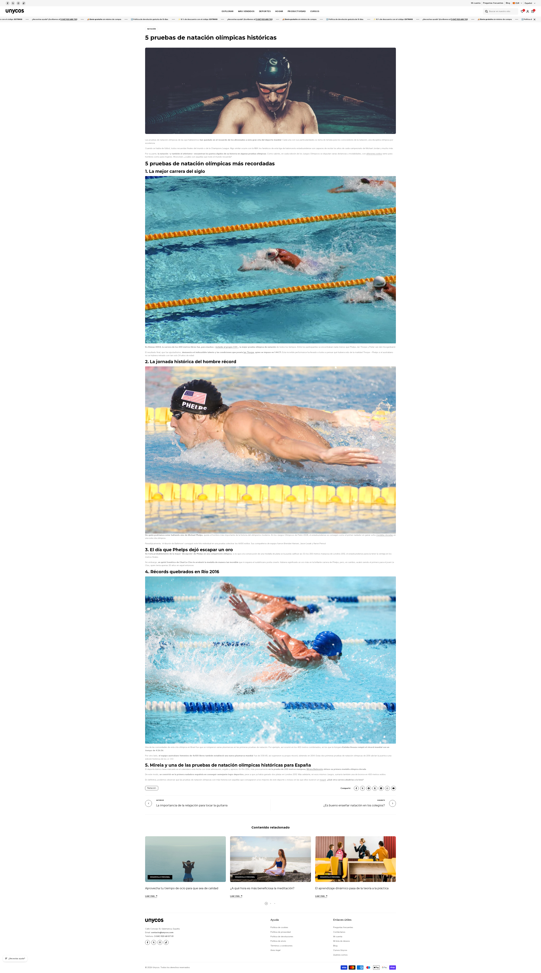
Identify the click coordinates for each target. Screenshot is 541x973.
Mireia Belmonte (315, 769)
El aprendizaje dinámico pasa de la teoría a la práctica (352, 888)
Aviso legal (275, 950)
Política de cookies (279, 927)
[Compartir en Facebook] (356, 788)
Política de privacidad (280, 932)
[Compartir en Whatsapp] (387, 788)
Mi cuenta (475, 3)
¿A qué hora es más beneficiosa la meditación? (262, 888)
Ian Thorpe (248, 352)
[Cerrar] (534, 19)
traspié (323, 780)
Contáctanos (339, 932)
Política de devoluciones (281, 936)
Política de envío (278, 941)
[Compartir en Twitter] (362, 788)
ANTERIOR (160, 800)
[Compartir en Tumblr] (375, 788)
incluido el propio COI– (227, 347)
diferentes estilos (374, 154)
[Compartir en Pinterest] (368, 788)
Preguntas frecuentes (493, 3)
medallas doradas (384, 535)
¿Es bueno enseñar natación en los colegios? (354, 805)
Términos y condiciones (281, 946)
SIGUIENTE (381, 800)
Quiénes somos (340, 955)
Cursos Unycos (340, 950)
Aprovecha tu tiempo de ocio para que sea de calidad (181, 888)
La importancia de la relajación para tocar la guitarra (192, 805)
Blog (508, 3)
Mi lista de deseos (341, 941)
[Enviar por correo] (393, 788)
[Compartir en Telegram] (381, 788)
